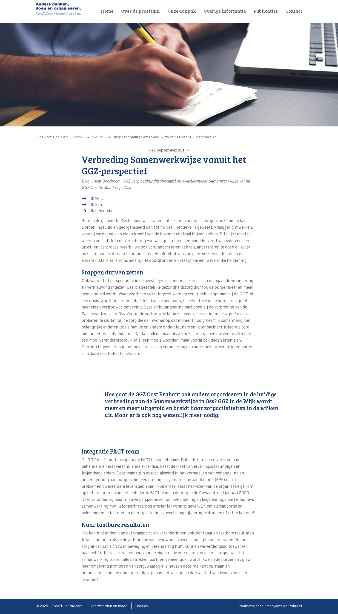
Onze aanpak (182, 11)
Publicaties (266, 11)
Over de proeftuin (140, 11)
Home (107, 11)
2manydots (273, 606)
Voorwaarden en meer (109, 606)
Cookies (141, 606)
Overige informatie (225, 11)
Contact (294, 11)
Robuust (295, 606)
